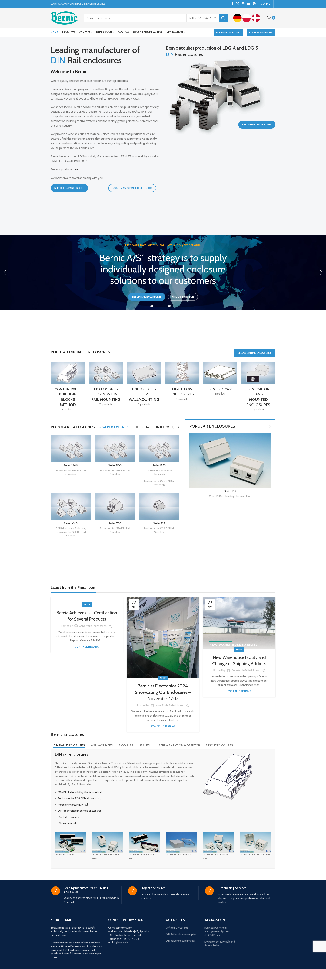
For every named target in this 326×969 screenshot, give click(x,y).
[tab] (69, 745)
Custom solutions (261, 32)
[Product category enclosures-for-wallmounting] (144, 385)
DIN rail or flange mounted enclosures (79, 810)
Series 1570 (159, 465)
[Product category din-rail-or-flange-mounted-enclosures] (258, 388)
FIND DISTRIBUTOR (183, 296)
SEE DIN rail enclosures (146, 296)
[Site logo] (64, 17)
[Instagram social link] (242, 4)
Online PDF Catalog (177, 927)
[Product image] (230, 460)
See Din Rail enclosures (257, 124)
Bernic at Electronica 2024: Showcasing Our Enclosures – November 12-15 (163, 692)
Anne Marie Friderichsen (93, 626)
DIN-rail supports (67, 823)
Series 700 (115, 523)
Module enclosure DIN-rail (73, 804)
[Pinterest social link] (254, 4)
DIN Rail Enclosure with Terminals (159, 472)
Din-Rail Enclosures (69, 817)
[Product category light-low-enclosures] (182, 382)
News (87, 604)
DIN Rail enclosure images (181, 940)
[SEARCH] (223, 18)
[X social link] (237, 4)
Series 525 (159, 523)
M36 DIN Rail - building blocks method (230, 496)
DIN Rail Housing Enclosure (70, 528)
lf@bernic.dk (121, 942)
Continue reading (87, 646)
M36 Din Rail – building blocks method (80, 792)
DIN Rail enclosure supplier (181, 934)
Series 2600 (71, 465)
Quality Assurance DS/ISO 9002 (132, 188)
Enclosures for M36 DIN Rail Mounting (71, 472)
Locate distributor (228, 32)
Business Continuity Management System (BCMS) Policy (217, 931)
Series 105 (230, 491)
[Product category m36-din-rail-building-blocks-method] (68, 388)
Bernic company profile (69, 188)
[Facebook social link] (232, 4)
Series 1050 (71, 523)
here (76, 169)
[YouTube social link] (248, 4)
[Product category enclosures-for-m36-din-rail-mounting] (106, 385)
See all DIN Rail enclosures (255, 352)
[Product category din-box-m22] (220, 380)
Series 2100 (115, 465)
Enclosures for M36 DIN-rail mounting (79, 798)
